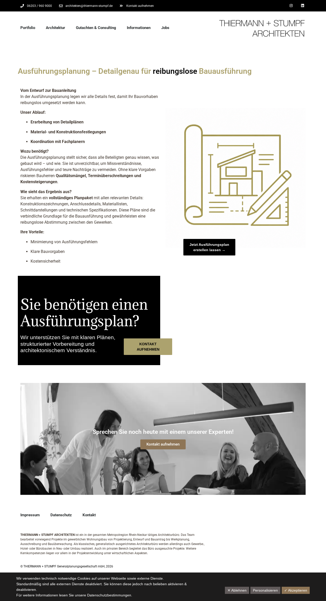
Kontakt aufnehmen (163, 444)
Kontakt (89, 515)
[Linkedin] (302, 5)
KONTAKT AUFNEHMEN (148, 346)
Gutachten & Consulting (96, 27)
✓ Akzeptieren (295, 590)
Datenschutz (61, 515)
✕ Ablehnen (237, 590)
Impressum (30, 515)
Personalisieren (265, 590)
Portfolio (27, 27)
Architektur (55, 27)
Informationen (139, 27)
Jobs (165, 27)
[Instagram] (291, 5)
